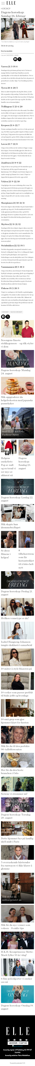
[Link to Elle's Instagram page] (9, 1040)
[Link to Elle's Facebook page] (15, 1040)
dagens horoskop (16, 312)
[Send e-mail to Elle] (26, 1040)
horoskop (5, 312)
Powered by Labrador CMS (17, 1063)
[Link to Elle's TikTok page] (20, 1040)
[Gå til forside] (11, 3)
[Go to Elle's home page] (17, 1031)
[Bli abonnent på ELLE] (17, 1046)
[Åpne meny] (3, 3)
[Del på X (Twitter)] (19, 59)
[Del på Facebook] (15, 59)
